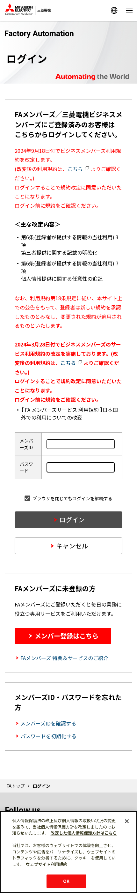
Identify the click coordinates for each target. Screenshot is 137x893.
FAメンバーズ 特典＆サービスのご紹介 (64, 658)
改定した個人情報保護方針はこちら (84, 833)
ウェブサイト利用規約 (46, 864)
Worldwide (114, 10)
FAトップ (15, 786)
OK (66, 881)
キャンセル (72, 545)
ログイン (72, 519)
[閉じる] (127, 821)
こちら (76, 169)
